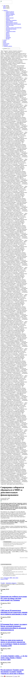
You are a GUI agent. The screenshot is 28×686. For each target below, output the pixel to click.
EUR (4, 6)
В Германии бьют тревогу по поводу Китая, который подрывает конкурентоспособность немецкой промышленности (14, 627)
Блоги (4, 41)
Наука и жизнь (9, 21)
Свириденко (6, 577)
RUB (4, 8)
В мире (7, 16)
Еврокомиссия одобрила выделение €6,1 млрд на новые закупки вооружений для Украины (14, 598)
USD (4, 5)
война (16, 577)
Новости (5, 10)
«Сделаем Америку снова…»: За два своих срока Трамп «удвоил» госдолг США (14, 657)
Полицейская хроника (11, 28)
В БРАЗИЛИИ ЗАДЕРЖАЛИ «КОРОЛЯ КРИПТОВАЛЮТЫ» (13, 572)
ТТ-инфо (15, 676)
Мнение (8, 35)
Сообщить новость (7, 46)
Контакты (5, 44)
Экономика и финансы (11, 20)
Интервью (8, 37)
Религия (8, 30)
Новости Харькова (10, 14)
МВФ (11, 577)
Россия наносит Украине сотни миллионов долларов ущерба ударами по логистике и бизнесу (12, 671)
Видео (4, 42)
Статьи (5, 40)
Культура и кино (10, 25)
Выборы (8, 19)
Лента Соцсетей (9, 17)
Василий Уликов (23, 557)
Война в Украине (10, 12)
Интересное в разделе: (6, 564)
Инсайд (8, 38)
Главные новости (10, 11)
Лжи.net (8, 36)
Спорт (7, 26)
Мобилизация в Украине (11, 22)
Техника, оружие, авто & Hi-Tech (13, 27)
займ (14, 577)
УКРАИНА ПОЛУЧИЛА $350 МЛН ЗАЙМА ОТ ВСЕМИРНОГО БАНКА (15, 575)
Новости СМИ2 (4, 579)
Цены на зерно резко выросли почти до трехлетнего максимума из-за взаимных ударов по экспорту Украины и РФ (14, 642)
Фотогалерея (6, 43)
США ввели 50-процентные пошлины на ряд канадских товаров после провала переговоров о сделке (14, 612)
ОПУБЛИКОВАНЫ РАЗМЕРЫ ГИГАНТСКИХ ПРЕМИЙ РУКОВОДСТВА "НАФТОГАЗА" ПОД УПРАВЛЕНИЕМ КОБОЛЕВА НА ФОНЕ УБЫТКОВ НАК (15, 568)
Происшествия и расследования (13, 24)
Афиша (7, 32)
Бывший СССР (9, 15)
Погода (7, 33)
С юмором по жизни (10, 31)
